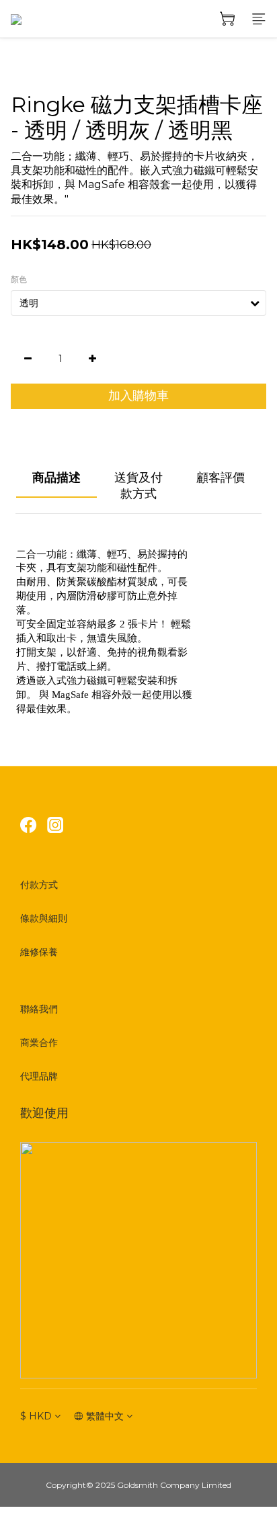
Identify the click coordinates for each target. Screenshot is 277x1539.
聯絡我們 (39, 1009)
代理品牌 (39, 1076)
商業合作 (39, 1043)
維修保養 (39, 952)
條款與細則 (43, 918)
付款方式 (39, 885)
